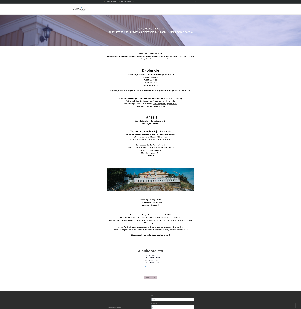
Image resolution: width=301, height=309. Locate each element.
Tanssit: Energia (154, 257)
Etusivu (169, 9)
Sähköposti (154, 303)
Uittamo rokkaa (154, 262)
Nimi (152, 295)
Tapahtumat (187, 9)
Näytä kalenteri (147, 266)
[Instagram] (196, 2)
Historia (208, 9)
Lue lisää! (164, 137)
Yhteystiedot (216, 9)
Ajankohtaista (199, 9)
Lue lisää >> (166, 223)
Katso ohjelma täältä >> (150, 124)
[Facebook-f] (192, 2)
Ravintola (176, 9)
